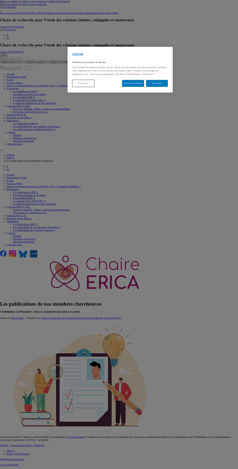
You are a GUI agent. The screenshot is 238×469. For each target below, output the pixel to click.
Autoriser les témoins (133, 83)
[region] (120, 69)
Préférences (83, 83)
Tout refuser (157, 83)
